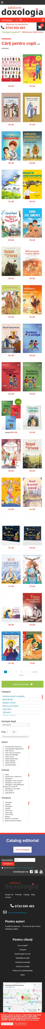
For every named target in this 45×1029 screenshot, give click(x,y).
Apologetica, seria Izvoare (13, 782)
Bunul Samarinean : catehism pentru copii (11, 345)
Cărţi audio (7, 712)
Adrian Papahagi (10, 761)
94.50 (10, 431)
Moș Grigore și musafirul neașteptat (11, 577)
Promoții (18, 895)
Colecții (5, 770)
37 (31, 123)
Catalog (26, 895)
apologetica (8, 806)
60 (10, 85)
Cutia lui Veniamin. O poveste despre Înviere (11, 307)
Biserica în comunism (11, 818)
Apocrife (7, 804)
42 (31, 354)
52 (10, 354)
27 (10, 662)
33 (31, 239)
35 (10, 123)
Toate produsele (20, 684)
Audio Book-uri (9, 793)
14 (31, 623)
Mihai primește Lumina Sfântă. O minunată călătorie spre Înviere (32, 267)
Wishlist (15, 94)
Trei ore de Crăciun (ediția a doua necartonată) (32, 538)
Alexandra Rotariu (10, 765)
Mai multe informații (33, 1020)
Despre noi (9, 895)
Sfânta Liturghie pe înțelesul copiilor (32, 116)
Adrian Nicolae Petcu (11, 759)
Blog (33, 895)
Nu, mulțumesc (20, 1024)
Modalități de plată (22, 958)
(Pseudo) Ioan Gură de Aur (13, 746)
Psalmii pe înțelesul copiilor (11, 116)
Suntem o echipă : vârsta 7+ (32, 347)
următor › (35, 672)
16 (10, 623)
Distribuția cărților (11, 929)
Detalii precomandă (22, 962)
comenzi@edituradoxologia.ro (17, 912)
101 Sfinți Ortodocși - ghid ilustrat (11, 77)
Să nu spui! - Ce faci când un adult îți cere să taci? (32, 76)
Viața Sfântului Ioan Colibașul (32, 616)
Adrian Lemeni (9, 757)
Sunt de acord (7, 1024)
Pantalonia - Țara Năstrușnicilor (11, 231)
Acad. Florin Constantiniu (13, 753)
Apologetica (8, 778)
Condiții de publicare (13, 926)
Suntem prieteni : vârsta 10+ (32, 385)
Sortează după (9, 721)
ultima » (21, 675)
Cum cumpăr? (22, 945)
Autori (5, 742)
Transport (22, 950)
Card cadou (7, 709)
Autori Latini (8, 812)
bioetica (7, 816)
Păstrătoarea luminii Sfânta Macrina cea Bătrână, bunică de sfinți (32, 421)
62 (10, 239)
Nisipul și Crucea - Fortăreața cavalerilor (32, 462)
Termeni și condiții (22, 966)
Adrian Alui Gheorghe (11, 755)
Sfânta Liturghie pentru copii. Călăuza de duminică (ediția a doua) (11, 459)
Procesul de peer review (31, 926)
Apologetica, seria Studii (12, 788)
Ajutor (22, 975)
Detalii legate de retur (23, 954)
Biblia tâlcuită (8, 699)
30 (10, 162)
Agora (7, 774)
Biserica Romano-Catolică (13, 820)
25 (31, 85)
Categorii (6, 692)
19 (31, 547)
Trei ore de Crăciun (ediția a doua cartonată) (11, 538)
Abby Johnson (9, 750)
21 (10, 200)
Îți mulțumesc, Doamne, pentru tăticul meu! (32, 307)
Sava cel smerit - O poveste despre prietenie (32, 230)
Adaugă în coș (8, 94)
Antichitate (8, 802)
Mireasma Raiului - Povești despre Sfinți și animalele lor (32, 576)
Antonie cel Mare (11, 501)
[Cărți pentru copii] (15, 20)
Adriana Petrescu (10, 763)
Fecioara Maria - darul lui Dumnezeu (11, 616)
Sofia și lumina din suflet (11, 154)
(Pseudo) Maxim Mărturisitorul (14, 749)
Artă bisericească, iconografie (14, 696)
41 (31, 508)
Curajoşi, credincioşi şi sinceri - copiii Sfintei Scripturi (32, 153)
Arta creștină (9, 790)
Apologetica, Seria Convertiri (13, 780)
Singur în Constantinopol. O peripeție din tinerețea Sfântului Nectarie (32, 189)
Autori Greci (8, 810)
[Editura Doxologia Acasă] (22, 11)
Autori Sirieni (9, 814)
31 (31, 316)
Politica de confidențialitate (23, 970)
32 (10, 316)
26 (10, 277)
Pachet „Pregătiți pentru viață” (11, 423)
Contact (8, 897)
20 (31, 162)
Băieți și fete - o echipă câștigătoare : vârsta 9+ (11, 384)
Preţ (4, 732)
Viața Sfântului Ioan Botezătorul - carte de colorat (32, 653)
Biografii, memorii (9, 703)
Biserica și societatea (10, 706)
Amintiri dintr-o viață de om (13, 776)
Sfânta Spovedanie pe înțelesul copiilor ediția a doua (11, 653)
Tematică (6, 798)
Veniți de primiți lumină (32, 500)
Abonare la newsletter (17, 24)
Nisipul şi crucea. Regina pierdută (11, 270)
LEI (13, 85)
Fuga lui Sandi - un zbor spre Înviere (11, 193)
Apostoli (7, 808)
